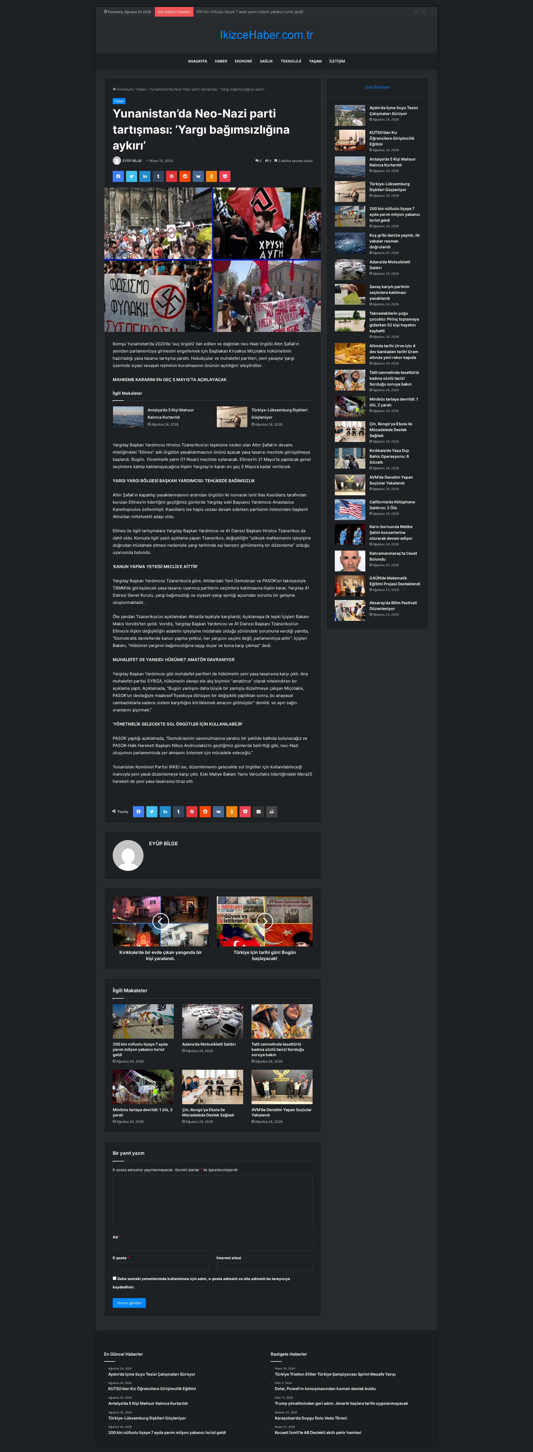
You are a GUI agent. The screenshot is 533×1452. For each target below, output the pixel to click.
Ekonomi (243, 61)
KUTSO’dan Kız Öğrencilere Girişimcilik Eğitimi (391, 138)
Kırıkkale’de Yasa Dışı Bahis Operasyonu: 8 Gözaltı (389, 456)
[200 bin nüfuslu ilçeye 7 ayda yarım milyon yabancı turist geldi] (143, 1021)
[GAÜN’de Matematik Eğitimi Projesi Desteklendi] (350, 585)
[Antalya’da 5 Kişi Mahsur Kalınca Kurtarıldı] (128, 416)
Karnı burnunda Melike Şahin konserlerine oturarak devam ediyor (391, 532)
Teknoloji (291, 61)
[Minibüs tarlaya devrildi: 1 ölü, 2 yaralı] (143, 1087)
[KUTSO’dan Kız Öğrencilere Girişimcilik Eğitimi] (350, 140)
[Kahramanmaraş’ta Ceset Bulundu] (350, 561)
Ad (116, 1237)
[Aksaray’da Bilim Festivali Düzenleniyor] (350, 610)
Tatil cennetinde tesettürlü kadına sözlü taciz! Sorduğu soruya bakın (278, 1049)
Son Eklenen (377, 87)
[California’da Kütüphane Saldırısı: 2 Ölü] (350, 509)
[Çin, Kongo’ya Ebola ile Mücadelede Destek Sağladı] (212, 1087)
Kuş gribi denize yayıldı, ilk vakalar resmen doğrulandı (242, 11)
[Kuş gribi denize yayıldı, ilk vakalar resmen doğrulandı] (350, 243)
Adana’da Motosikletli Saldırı (209, 1044)
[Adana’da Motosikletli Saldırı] (212, 1021)
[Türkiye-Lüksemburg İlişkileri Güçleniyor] (232, 416)
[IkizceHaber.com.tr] (266, 35)
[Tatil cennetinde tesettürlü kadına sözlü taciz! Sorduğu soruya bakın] (282, 1021)
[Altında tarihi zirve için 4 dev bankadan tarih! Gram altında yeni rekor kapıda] (350, 353)
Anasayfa (197, 61)
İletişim (337, 61)
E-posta (121, 1258)
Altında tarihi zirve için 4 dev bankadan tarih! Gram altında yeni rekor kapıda (393, 351)
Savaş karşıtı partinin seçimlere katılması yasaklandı (389, 292)
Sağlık (266, 61)
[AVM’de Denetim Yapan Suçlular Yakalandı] (282, 1087)
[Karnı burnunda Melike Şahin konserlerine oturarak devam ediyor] (350, 534)
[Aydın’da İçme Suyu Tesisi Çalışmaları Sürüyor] (350, 115)
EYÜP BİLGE (132, 161)
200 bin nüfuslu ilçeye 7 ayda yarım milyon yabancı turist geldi (140, 1049)
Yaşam (315, 61)
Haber (221, 61)
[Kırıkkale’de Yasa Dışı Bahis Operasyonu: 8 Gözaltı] (350, 458)
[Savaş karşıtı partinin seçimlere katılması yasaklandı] (350, 294)
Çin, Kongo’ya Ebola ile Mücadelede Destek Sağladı (390, 429)
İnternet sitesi (229, 1258)
